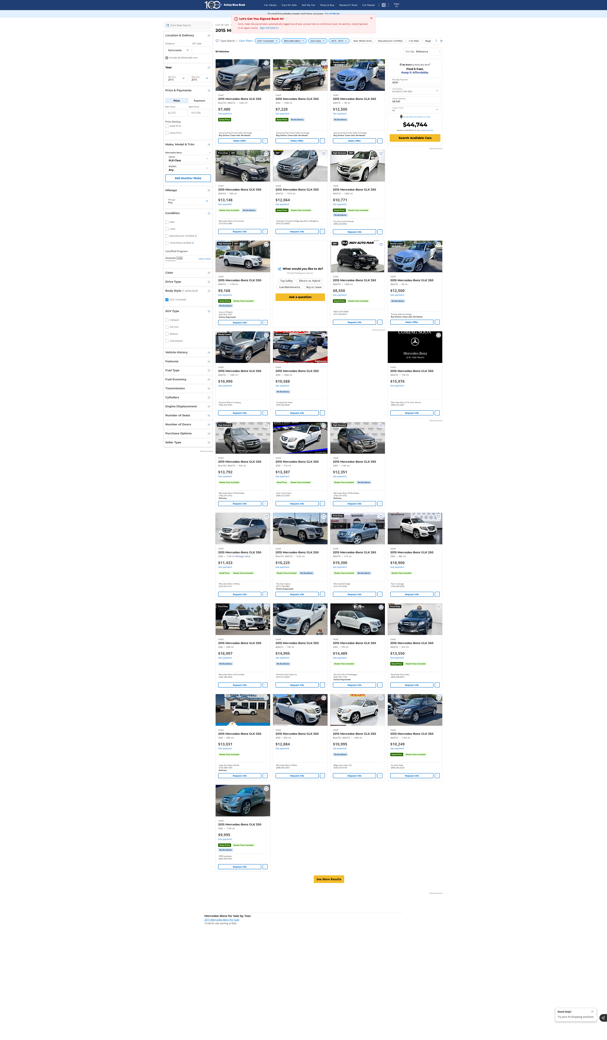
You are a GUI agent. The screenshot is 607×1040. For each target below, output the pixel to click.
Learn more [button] (205, 258)
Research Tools (348, 5)
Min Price (170, 106)
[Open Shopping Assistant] (603, 1018)
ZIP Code (196, 43)
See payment (225, 113)
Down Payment (399, 99)
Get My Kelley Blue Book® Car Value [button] (416, 117)
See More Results (329, 879)
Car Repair (368, 5)
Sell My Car (308, 5)
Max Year (196, 77)
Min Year (172, 77)
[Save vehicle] (266, 63)
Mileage (171, 200)
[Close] (592, 1012)
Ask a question (300, 297)
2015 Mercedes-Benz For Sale (221, 919)
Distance (170, 43)
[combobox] (188, 25)
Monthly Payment (400, 80)
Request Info (240, 231)
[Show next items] (436, 41)
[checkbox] (173, 126)
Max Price (194, 106)
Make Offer (239, 140)
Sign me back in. (269, 28)
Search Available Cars (415, 138)
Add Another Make (188, 178)
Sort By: (410, 51)
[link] (297, 119)
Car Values (270, 5)
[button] (384, 5)
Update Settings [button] (427, 130)
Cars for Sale (289, 5)
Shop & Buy (327, 5)
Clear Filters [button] (246, 41)
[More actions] (265, 140)
